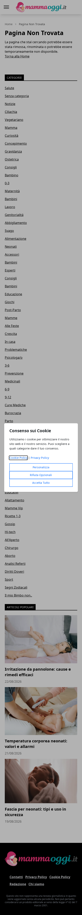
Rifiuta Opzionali (41, 475)
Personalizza (41, 467)
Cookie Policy (18, 458)
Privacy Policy (40, 458)
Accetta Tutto (41, 483)
